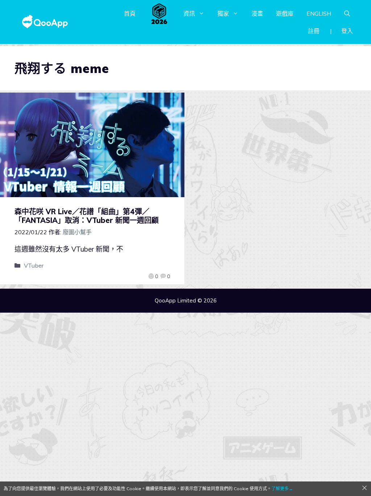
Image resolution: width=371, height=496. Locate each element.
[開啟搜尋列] (347, 13)
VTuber (33, 265)
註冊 (314, 30)
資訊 (189, 13)
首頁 (130, 13)
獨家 (223, 13)
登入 (347, 30)
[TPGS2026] (159, 13)
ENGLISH (319, 13)
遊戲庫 (284, 13)
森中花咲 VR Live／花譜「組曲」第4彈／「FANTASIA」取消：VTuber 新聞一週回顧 (86, 216)
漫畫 (257, 13)
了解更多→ (282, 488)
